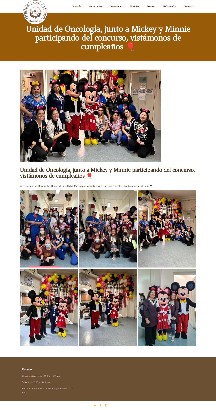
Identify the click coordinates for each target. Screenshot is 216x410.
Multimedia (169, 6)
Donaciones (116, 6)
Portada (76, 6)
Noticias (134, 6)
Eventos (151, 6)
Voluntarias (95, 6)
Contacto (189, 6)
